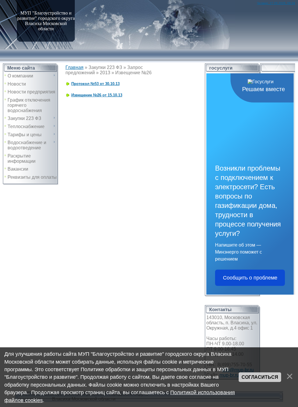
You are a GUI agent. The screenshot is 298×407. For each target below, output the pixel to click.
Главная (74, 67)
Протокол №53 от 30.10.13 (95, 84)
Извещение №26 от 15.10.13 (96, 95)
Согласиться (260, 377)
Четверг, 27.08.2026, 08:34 (276, 3)
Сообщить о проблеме (250, 278)
